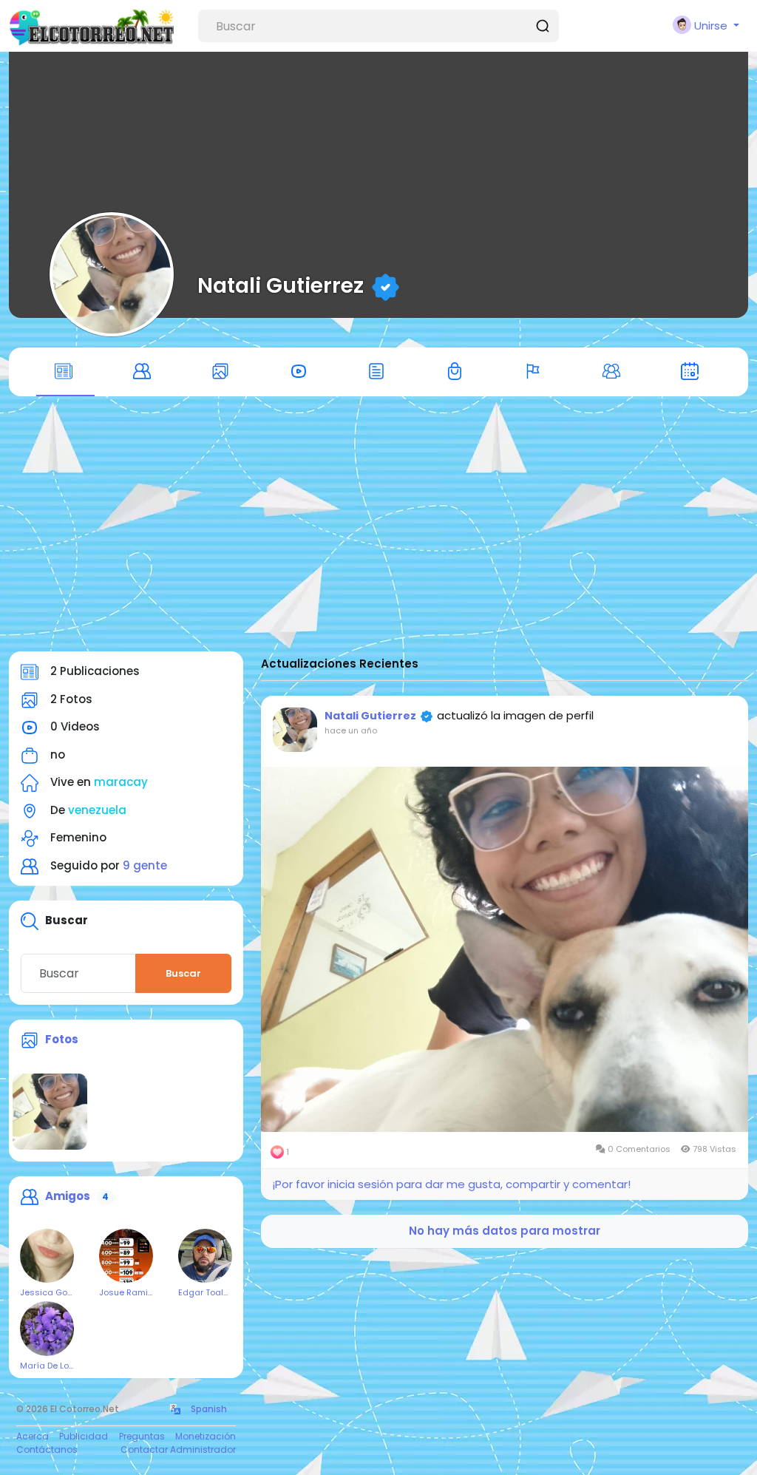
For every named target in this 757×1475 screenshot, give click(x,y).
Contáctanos (47, 1449)
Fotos (61, 1039)
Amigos (67, 1196)
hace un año (351, 730)
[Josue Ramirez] (126, 1256)
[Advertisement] (378, 531)
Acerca (32, 1436)
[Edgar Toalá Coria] (205, 1256)
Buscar (183, 973)
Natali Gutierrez (280, 285)
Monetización (205, 1436)
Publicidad (83, 1436)
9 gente (145, 865)
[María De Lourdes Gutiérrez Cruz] (47, 1328)
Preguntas (142, 1436)
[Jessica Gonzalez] (47, 1256)
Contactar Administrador (178, 1449)
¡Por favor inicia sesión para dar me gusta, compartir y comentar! (451, 1184)
